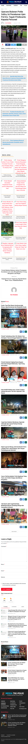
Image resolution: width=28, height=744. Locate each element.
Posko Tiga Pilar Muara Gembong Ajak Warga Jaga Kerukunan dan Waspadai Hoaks (13, 656)
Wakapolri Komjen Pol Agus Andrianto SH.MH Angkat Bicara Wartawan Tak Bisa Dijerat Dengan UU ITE (17, 618)
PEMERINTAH (13, 704)
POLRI (25, 5)
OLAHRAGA (13, 703)
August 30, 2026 (14, 439)
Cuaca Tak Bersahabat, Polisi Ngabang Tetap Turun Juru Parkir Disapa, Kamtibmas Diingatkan (14, 477)
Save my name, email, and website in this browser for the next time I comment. (14, 584)
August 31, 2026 (14, 382)
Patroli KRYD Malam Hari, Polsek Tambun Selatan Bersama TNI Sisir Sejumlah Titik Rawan (13, 391)
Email (3, 570)
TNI (21, 5)
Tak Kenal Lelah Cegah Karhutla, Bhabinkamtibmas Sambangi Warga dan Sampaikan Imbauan (12, 505)
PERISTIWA (13, 706)
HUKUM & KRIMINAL (3, 703)
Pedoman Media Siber (5, 736)
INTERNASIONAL (5, 706)
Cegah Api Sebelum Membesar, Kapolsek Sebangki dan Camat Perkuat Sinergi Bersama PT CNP (12, 423)
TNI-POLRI (21, 706)
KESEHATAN (4, 707)
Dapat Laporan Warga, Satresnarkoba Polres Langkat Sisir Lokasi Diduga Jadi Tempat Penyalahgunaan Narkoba (13, 448)
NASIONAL (8, 5)
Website (3, 577)
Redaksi (2, 735)
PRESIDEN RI (22, 703)
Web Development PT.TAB (21, 739)
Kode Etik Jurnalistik (11, 735)
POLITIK (12, 708)
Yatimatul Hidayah (5, 382)
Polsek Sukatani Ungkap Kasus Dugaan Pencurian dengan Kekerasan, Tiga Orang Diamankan (13, 363)
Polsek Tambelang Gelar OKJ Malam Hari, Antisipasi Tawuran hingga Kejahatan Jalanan (16, 664)
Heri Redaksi (8, 23)
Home (2, 5)
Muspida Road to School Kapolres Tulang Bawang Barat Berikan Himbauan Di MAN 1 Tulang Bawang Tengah (17, 625)
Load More (14, 531)
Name (3, 564)
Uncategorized (22, 708)
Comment (4, 546)
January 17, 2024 (16, 23)
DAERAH (16, 5)
